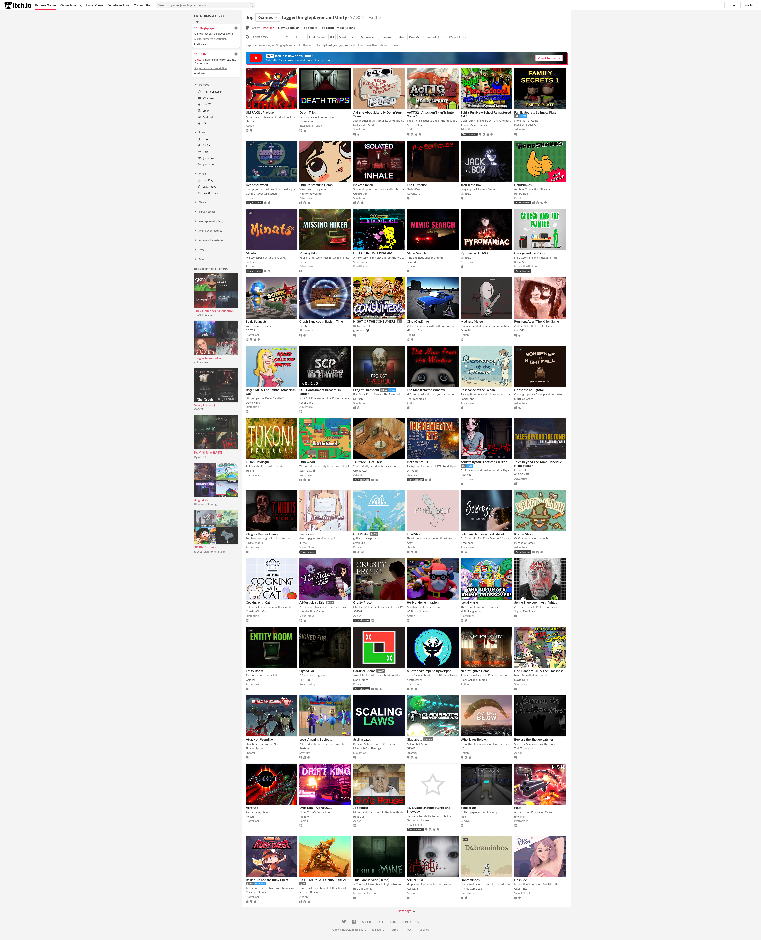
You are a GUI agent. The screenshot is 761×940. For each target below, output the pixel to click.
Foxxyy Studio (254, 542)
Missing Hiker (309, 253)
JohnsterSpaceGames (474, 125)
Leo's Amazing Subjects (315, 739)
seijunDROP (415, 880)
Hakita (250, 121)
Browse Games (45, 5)
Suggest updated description (210, 38)
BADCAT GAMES (525, 125)
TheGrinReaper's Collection (214, 311)
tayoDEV (466, 193)
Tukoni (250, 470)
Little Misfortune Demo (316, 184)
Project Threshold (366, 390)
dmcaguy (519, 816)
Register (749, 5)
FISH (517, 807)
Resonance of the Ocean (478, 390)
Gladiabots (414, 739)
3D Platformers (205, 547)
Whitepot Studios (417, 611)
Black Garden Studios (474, 679)
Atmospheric (369, 37)
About (366, 922)
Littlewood (307, 462)
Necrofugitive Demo (475, 671)
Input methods (207, 211)
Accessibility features (211, 240)
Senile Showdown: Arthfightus (535, 602)
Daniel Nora (360, 679)
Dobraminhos (470, 880)
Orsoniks (466, 330)
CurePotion (360, 193)
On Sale (207, 145)
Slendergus (468, 807)
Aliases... (202, 44)
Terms (394, 929)
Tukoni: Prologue (258, 462)
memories (306, 534)
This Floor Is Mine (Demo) (371, 880)
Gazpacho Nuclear (418, 820)
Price (202, 132)
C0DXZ (199, 409)
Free (205, 139)
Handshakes (523, 184)
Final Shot (414, 534)
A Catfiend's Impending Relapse (429, 671)
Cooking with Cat (258, 602)
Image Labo (467, 398)
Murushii (358, 398)
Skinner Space (254, 748)
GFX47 (411, 748)
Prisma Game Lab (471, 888)
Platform (204, 84)
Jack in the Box (471, 184)
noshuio (251, 262)
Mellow (304, 816)
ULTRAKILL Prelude (260, 112)
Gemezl (304, 262)
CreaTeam (467, 542)
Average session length (212, 221)
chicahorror (201, 362)
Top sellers (309, 27)
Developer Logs (118, 5)
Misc (201, 259)
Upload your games (335, 45)
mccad (250, 816)
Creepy (386, 37)
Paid (205, 151)
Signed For (306, 671)
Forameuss (306, 121)
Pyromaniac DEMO (474, 253)
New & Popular (288, 27)
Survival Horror (436, 37)
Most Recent (346, 27)
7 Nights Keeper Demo (262, 534)
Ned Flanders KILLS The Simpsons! (538, 671)
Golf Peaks (360, 534)
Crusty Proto (362, 602)
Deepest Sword (257, 184)
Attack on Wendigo (259, 739)
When (202, 173)
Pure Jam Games (524, 542)
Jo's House (360, 807)
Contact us (410, 922)
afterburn (359, 542)
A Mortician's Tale (311, 602)
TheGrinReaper (203, 315)
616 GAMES (521, 474)
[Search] (251, 5)
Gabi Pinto (520, 888)
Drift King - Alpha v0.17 (315, 807)
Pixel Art (414, 37)
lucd (463, 816)
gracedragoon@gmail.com (210, 551)
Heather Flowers (309, 892)
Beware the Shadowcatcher (534, 739)
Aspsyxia (466, 474)
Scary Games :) (204, 405)
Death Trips (307, 112)
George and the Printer (530, 253)
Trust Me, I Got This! (367, 462)
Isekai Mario (469, 602)
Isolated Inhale (363, 184)
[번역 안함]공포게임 (208, 452)
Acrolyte (252, 807)
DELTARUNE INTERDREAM (372, 253)
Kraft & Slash (523, 534)
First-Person (317, 37)
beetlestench (415, 679)
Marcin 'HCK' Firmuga (367, 748)
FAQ (380, 922)
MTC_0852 (306, 679)
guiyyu (303, 542)
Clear (222, 15)
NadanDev (413, 189)
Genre (202, 202)
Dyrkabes (413, 470)
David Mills (253, 402)
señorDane (306, 402)
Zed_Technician (416, 398)
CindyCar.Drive (418, 321)
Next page (404, 911)
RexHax (304, 748)
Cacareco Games (256, 892)
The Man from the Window (426, 390)
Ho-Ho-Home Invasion (423, 602)
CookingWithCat (256, 611)
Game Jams (68, 5)
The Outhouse (417, 184)
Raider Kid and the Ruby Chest (267, 880)
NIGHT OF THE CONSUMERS (374, 321)
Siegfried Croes (523, 398)
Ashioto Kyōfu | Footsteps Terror (484, 462)
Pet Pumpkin (522, 193)
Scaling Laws (362, 739)
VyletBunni (360, 262)
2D (353, 37)
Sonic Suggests (256, 321)
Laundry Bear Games (312, 611)
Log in (731, 5)
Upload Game (93, 5)
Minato (251, 253)
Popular (268, 28)
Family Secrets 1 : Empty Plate (535, 112)
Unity (197, 59)
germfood (359, 330)
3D (332, 37)
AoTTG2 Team (415, 125)
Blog (392, 922)
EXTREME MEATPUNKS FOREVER (324, 880)
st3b (463, 748)
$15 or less (209, 164)
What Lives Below (473, 739)
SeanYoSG (305, 470)
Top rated (327, 27)
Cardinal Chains (364, 671)
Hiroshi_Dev (414, 330)
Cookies (424, 929)
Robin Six (520, 262)
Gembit (304, 326)
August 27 (201, 500)
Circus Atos (360, 470)
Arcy (410, 542)
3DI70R (250, 330)
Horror (299, 37)
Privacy (408, 929)
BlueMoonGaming (205, 504)
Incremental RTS (418, 462)
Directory (378, 929)
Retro (400, 37)
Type (202, 249)
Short (342, 37)
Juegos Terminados (207, 358)
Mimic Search (416, 253)
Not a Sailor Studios (365, 125)
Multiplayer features (210, 230)
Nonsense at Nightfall (529, 390)
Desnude (520, 880)
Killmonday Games (311, 193)
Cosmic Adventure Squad (261, 193)
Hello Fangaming (471, 611)
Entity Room (254, 671)
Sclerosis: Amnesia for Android (482, 534)
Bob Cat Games (362, 888)
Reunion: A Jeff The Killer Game (536, 321)
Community (142, 5)
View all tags (458, 37)
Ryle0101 (200, 457)
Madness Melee (472, 321)
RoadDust (359, 816)
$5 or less (208, 158)
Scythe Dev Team (524, 611)
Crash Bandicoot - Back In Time (321, 321)
